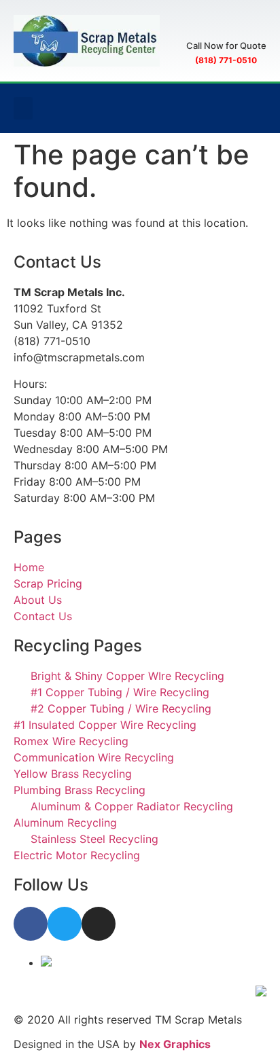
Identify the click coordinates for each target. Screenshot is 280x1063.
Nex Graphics (175, 1044)
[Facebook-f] (31, 924)
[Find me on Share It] (46, 962)
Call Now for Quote (226, 45)
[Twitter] (65, 924)
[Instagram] (99, 924)
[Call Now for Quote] (226, 25)
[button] (23, 108)
